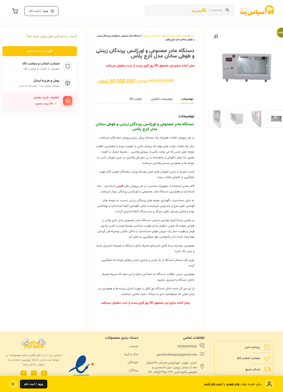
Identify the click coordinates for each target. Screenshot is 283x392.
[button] (216, 37)
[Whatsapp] (44, 373)
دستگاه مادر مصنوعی (153, 36)
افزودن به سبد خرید (39, 51)
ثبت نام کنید (213, 384)
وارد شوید (232, 384)
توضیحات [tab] (187, 99)
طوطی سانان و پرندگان (176, 36)
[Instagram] (34, 373)
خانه (192, 36)
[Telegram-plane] (24, 373)
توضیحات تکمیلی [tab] (161, 99)
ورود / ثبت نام (33, 384)
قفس (119, 186)
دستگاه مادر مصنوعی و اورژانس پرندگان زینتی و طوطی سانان (145, 124)
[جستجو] (227, 10)
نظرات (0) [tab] (135, 99)
